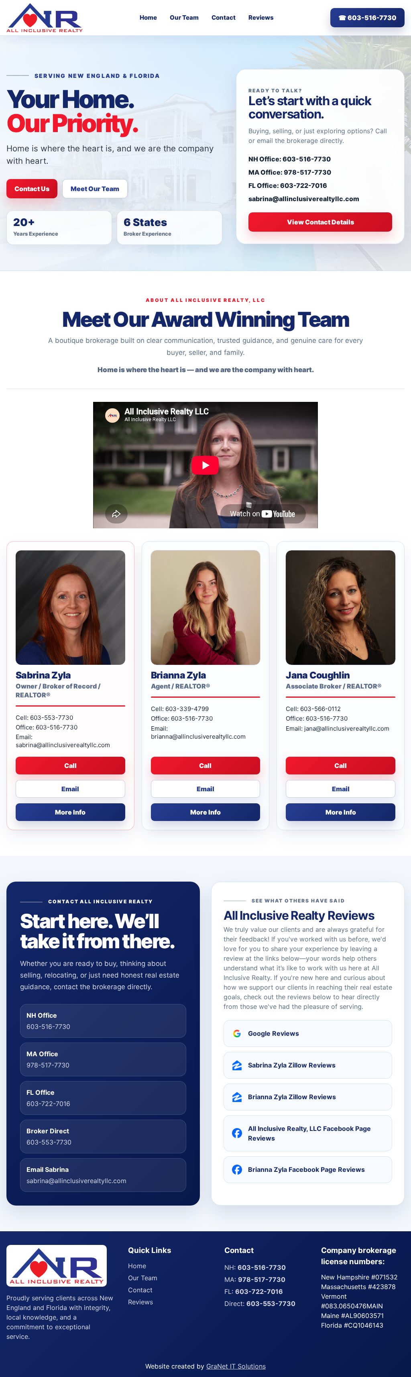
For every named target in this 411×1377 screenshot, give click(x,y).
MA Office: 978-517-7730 (289, 172)
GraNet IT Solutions (236, 1366)
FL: (253, 1291)
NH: (255, 1267)
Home (148, 17)
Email (70, 789)
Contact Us (31, 189)
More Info (70, 812)
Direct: (259, 1304)
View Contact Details (320, 222)
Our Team (184, 17)
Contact (224, 17)
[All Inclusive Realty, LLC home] (44, 17)
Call (70, 766)
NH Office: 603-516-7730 (289, 159)
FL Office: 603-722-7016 (287, 185)
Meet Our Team (95, 189)
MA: (254, 1279)
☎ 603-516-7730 (367, 18)
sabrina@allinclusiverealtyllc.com (303, 199)
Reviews (261, 17)
